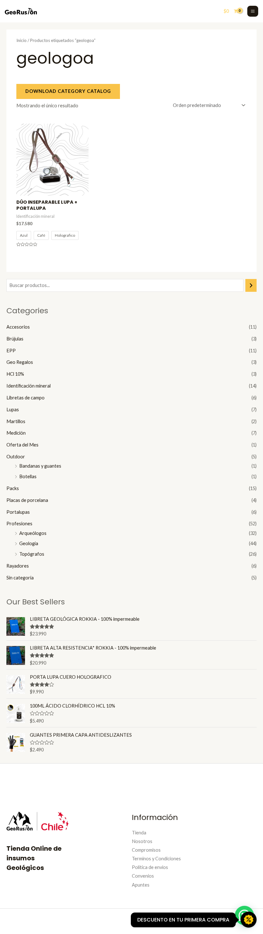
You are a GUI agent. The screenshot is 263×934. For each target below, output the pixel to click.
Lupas (12, 409)
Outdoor (15, 456)
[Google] (226, 920)
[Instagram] (197, 920)
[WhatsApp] (216, 920)
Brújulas (14, 338)
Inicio (21, 40)
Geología (28, 543)
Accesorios (18, 327)
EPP (11, 350)
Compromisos (146, 850)
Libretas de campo (25, 397)
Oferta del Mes (22, 444)
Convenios (143, 876)
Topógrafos (31, 554)
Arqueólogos (33, 533)
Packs (12, 488)
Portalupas (18, 512)
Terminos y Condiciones (156, 858)
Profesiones (19, 523)
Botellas (28, 476)
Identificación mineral (28, 386)
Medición (16, 433)
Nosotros (142, 841)
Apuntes (140, 885)
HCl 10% (15, 374)
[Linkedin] (207, 920)
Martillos (15, 421)
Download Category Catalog (68, 91)
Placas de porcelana (27, 500)
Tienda (139, 832)
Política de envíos (150, 867)
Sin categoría (20, 577)
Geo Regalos (19, 362)
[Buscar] (251, 285)
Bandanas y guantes (40, 466)
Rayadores (17, 566)
